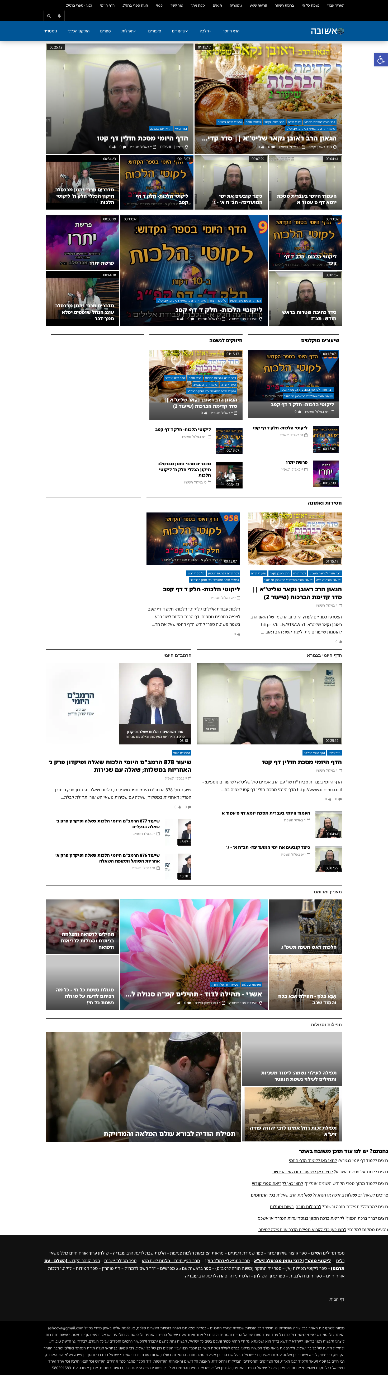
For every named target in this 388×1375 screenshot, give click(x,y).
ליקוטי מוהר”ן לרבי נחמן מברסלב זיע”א (292, 1260)
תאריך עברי (335, 5)
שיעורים (178, 30)
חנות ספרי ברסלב (135, 5)
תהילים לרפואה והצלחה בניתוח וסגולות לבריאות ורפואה (87, 940)
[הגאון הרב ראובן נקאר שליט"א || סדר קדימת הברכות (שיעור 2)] (268, 98)
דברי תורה (294, 122)
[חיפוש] (49, 16)
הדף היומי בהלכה (160, 128)
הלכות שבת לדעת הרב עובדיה (139, 1253)
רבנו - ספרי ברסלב (79, 5)
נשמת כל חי (310, 5)
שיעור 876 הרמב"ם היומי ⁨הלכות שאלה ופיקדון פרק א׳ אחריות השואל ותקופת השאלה (107, 858)
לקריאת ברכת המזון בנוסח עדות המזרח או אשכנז (301, 1218)
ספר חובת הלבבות (305, 1276)
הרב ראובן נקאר (274, 122)
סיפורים (154, 30)
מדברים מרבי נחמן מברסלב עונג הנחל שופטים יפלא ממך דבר (84, 312)
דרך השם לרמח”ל (140, 1268)
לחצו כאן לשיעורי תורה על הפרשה (302, 1172)
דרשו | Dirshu (171, 146)
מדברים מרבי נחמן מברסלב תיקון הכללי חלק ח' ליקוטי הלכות (84, 196)
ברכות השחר (284, 5)
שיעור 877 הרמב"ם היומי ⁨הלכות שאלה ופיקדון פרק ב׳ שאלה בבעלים (108, 824)
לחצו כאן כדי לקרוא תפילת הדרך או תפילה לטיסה (302, 1229)
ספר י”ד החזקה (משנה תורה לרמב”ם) (248, 1268)
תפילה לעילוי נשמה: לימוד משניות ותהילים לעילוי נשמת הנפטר (299, 1075)
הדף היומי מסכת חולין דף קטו (142, 138)
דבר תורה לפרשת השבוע (319, 122)
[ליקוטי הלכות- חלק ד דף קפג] (194, 270)
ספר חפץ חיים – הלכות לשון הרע (171, 1260)
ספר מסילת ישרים (120, 1260)
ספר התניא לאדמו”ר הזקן (227, 1260)
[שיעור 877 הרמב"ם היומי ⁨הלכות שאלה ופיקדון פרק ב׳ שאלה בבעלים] (178, 832)
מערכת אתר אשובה (243, 318)
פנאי (159, 5)
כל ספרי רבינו (218, 300)
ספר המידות (87, 1268)
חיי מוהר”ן (111, 1268)
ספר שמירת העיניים (245, 1253)
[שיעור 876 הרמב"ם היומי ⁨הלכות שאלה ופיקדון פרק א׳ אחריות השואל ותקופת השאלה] (178, 867)
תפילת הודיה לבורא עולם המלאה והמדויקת (169, 1133)
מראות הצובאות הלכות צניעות (197, 1253)
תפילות (127, 30)
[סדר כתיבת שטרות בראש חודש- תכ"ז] (305, 298)
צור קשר (177, 5)
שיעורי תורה (253, 122)
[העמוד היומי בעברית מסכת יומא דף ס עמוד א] (305, 182)
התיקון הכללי (78, 30)
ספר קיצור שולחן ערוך (287, 1253)
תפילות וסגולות (251, 984)
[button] (381, 59)
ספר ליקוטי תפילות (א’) (306, 1268)
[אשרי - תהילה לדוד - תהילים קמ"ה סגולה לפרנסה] (194, 954)
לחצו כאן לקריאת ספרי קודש (277, 1183)
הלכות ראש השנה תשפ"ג (309, 947)
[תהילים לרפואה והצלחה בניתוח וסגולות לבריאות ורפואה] (82, 926)
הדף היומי (107, 5)
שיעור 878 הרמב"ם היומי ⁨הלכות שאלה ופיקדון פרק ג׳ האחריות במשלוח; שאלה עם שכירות (120, 766)
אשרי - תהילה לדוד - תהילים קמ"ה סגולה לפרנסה (194, 994)
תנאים (217, 5)
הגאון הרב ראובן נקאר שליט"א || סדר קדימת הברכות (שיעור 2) (268, 138)
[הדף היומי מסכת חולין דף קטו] (119, 98)
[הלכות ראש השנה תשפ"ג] (305, 926)
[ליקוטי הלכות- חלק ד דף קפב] (156, 182)
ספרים (105, 30)
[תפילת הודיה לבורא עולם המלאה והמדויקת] (143, 1087)
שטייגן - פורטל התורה (224, 984)
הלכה (204, 30)
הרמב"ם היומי (177, 655)
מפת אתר (198, 5)
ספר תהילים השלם (327, 1253)
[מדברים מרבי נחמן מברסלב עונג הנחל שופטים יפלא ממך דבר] (82, 298)
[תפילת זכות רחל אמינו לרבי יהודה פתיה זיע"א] (292, 1114)
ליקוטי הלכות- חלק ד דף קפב (302, 404)
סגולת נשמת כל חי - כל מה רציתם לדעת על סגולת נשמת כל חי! (85, 996)
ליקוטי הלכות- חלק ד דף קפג (219, 310)
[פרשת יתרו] (82, 242)
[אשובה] (327, 31)
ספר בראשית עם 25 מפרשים (185, 1268)
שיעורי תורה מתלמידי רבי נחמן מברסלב (311, 128)
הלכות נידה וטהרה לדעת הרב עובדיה (217, 1276)
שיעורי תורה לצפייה (230, 122)
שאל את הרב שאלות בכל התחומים (281, 1195)
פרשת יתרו (102, 263)
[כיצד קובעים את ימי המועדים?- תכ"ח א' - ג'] (231, 182)
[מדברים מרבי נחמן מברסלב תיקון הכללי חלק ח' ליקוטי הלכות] (82, 182)
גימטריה (236, 5)
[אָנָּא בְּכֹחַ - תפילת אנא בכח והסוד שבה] (305, 982)
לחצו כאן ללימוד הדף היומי (313, 1160)
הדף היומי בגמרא (324, 655)
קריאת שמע (258, 5)
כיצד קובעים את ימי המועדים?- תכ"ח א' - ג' (237, 199)
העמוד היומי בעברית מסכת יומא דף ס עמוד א (307, 199)
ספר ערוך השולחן (269, 1276)
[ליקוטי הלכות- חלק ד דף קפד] (305, 242)
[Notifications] (59, 16)
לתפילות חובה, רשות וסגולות (295, 1206)
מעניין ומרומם (328, 891)
